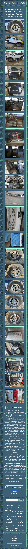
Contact (14, 540)
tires (22, 505)
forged (17, 505)
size (13, 511)
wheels (9, 522)
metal (16, 528)
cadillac (19, 513)
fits (16, 519)
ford (21, 528)
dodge (8, 514)
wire (8, 516)
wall (15, 523)
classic (12, 514)
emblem (18, 508)
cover (7, 530)
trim (7, 526)
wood (7, 508)
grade (12, 528)
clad (16, 530)
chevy (23, 530)
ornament (14, 516)
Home (14, 536)
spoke (8, 510)
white (20, 522)
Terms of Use (15, 545)
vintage (20, 519)
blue (7, 528)
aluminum (22, 511)
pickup (20, 516)
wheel (10, 519)
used (12, 525)
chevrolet (11, 530)
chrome (19, 525)
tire (22, 508)
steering (10, 505)
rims (12, 508)
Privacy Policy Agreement (14, 543)
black (19, 530)
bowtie (17, 511)
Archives (14, 538)
